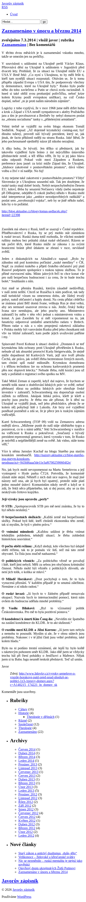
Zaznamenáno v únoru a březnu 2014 (41, 30)
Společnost (25, 724)
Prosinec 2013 (27, 764)
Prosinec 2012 (27, 794)
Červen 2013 (26, 775)
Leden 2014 (26, 760)
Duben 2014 (26, 753)
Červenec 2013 (28, 772)
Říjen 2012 (25, 802)
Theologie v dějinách (40, 717)
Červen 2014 (26, 749)
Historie (23, 713)
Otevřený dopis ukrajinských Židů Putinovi (46, 868)
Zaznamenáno (14, 44)
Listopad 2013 (27, 768)
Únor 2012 (25, 832)
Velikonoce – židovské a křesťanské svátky (46, 857)
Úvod (14, 14)
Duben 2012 (26, 824)
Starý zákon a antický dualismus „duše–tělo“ (47, 853)
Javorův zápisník (13, 3)
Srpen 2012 (26, 809)
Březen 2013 (26, 783)
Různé (22, 720)
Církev (22, 709)
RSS (5, 7)
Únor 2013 (25, 787)
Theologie (25, 728)
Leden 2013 (26, 790)
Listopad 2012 (27, 798)
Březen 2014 (26, 757)
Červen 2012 (26, 817)
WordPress (24, 896)
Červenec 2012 (28, 813)
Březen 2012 (26, 828)
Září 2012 (24, 805)
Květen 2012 (26, 820)
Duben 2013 (26, 779)
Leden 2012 (26, 835)
